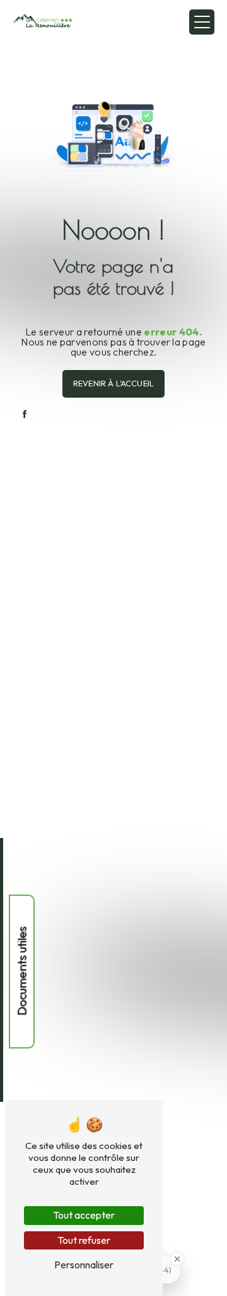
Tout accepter (84, 1215)
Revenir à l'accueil (113, 383)
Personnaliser (84, 1264)
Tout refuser (83, 1240)
